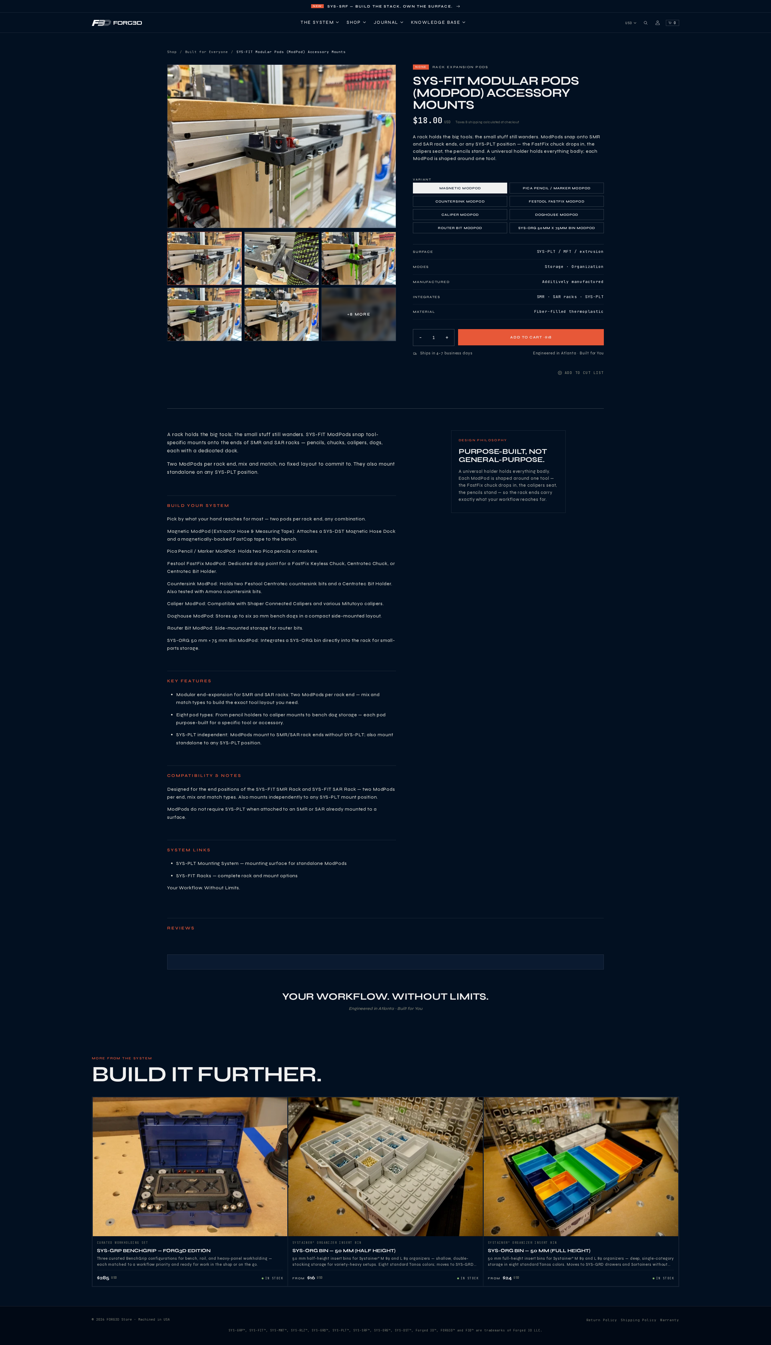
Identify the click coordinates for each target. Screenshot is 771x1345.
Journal (386, 22)
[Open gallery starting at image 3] (358, 258)
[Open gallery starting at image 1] (204, 258)
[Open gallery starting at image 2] (281, 258)
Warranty (669, 1320)
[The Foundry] (657, 23)
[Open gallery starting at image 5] (281, 314)
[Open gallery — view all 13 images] (281, 146)
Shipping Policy (639, 1320)
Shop (354, 22)
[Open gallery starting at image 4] (204, 314)
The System (317, 22)
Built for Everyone (206, 52)
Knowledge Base (436, 22)
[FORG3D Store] (117, 23)
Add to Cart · (531, 337)
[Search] (645, 23)
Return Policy (601, 1320)
